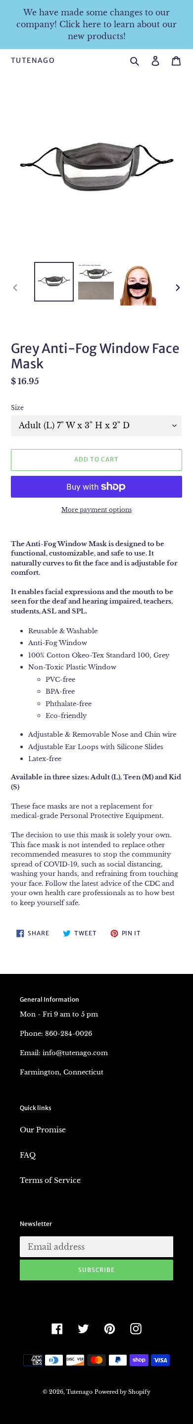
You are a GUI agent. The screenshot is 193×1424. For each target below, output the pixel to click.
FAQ (28, 1155)
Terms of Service (50, 1180)
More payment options (96, 509)
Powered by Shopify (122, 1391)
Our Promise (43, 1129)
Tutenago (33, 60)
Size (17, 407)
